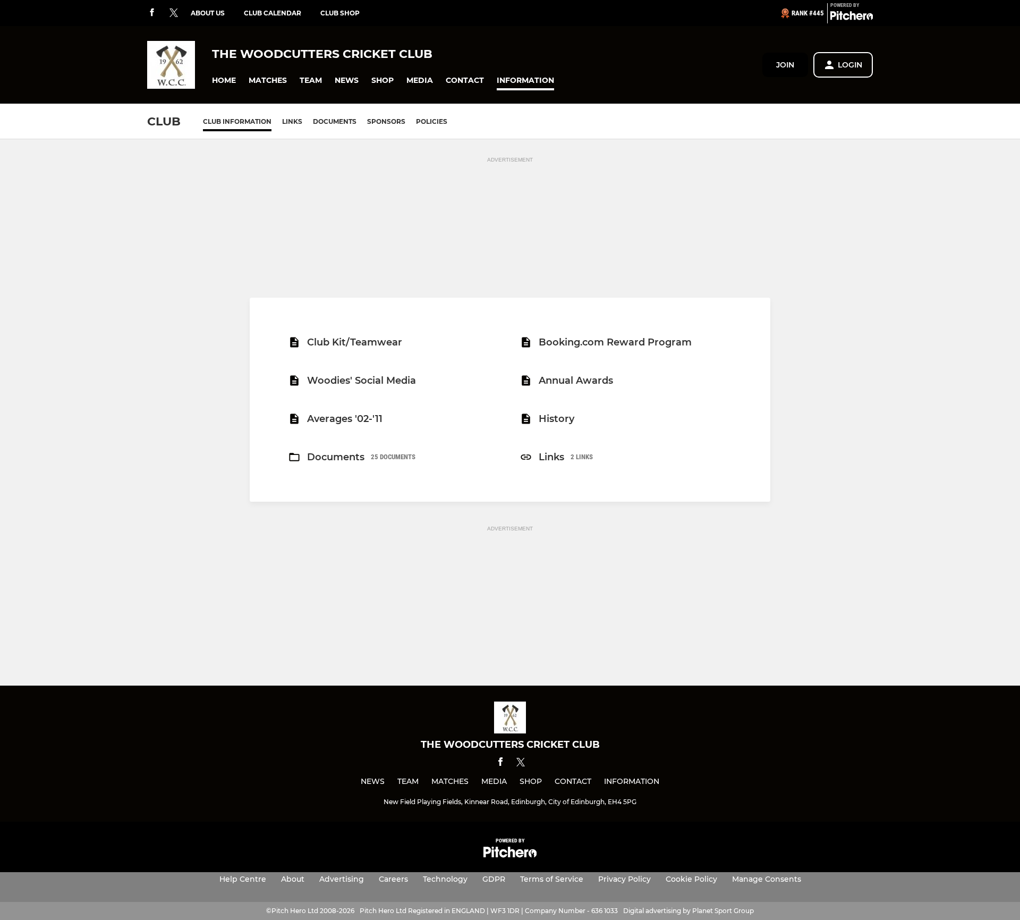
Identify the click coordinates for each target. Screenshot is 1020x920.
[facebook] (152, 13)
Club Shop (340, 13)
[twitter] (173, 13)
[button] (224, 80)
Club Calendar (272, 13)
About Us (208, 13)
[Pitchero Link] (851, 17)
